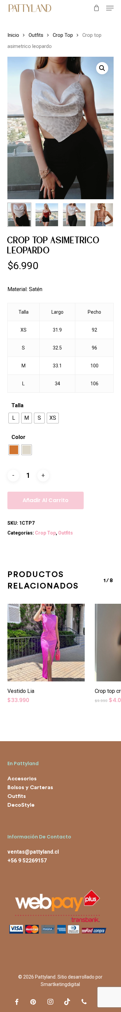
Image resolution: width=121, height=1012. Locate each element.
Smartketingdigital (60, 984)
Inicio (13, 35)
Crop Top (63, 35)
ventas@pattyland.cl (33, 852)
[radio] (14, 418)
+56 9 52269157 (27, 860)
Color (18, 437)
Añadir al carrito (46, 500)
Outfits (36, 35)
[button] (110, 8)
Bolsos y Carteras (30, 787)
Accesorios (22, 778)
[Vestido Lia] (46, 642)
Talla (17, 405)
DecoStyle (21, 805)
